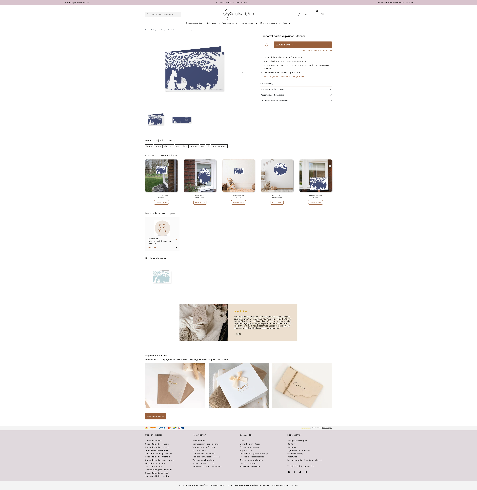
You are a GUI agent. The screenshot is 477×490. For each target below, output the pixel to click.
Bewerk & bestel (161, 202)
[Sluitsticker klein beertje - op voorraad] (162, 228)
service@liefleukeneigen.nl (242, 485)
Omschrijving (266, 83)
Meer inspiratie (154, 416)
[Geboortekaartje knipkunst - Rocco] (162, 277)
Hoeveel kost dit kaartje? (272, 89)
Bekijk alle (152, 247)
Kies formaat (200, 202)
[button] (304, 14)
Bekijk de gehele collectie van (285, 76)
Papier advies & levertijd (272, 95)
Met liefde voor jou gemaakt (274, 100)
